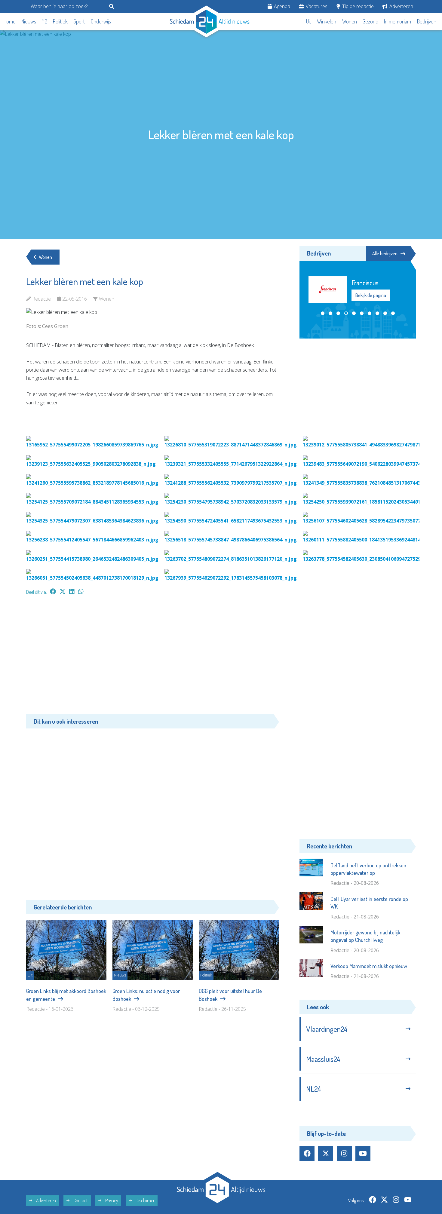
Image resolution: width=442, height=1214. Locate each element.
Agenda (281, 6)
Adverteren (400, 6)
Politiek (60, 21)
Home (10, 21)
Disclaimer (145, 1200)
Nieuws (28, 21)
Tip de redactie (357, 6)
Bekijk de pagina (370, 295)
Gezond (370, 21)
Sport (79, 21)
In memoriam (397, 21)
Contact (80, 1200)
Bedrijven (426, 21)
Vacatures (316, 6)
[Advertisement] (152, 657)
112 (44, 21)
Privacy (111, 1200)
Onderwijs (101, 21)
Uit (308, 21)
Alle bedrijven (384, 253)
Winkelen (326, 21)
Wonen (349, 21)
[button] (323, 312)
